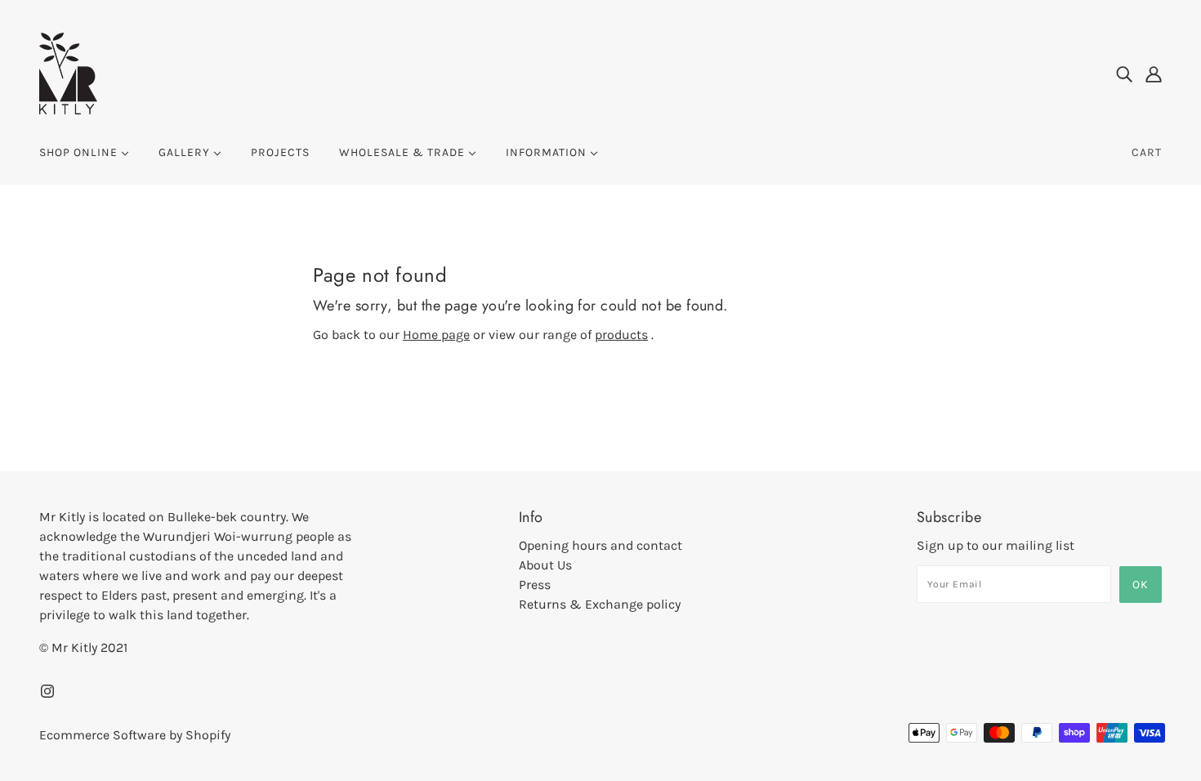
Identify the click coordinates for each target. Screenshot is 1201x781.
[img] (1124, 73)
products (621, 334)
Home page (436, 334)
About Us (545, 565)
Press (535, 584)
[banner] (68, 72)
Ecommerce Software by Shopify (134, 735)
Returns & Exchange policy (600, 604)
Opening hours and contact (600, 545)
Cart (1147, 152)
